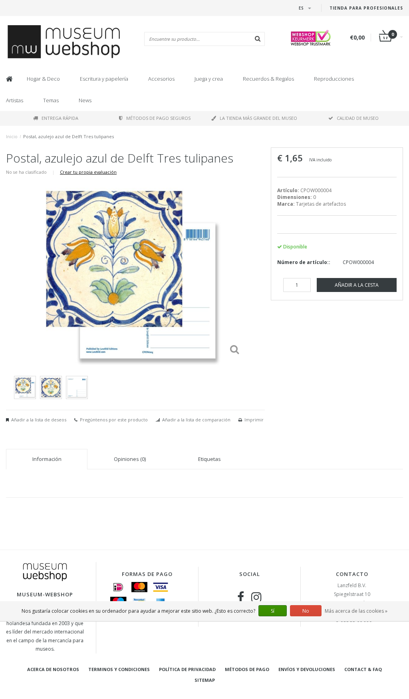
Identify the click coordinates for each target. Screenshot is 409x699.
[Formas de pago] (118, 587)
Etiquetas (209, 459)
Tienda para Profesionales (366, 8)
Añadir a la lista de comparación (196, 420)
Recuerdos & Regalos (268, 78)
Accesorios (161, 78)
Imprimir (254, 420)
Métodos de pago (247, 669)
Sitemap (205, 680)
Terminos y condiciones (119, 669)
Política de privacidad (187, 669)
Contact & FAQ (363, 669)
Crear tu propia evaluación (88, 172)
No (305, 611)
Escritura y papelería (104, 78)
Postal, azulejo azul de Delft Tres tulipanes (68, 136)
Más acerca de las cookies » (356, 611)
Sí (272, 611)
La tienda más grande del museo (258, 118)
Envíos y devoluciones (306, 669)
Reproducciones (334, 78)
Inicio (12, 136)
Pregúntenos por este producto (114, 420)
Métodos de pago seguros (158, 118)
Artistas (14, 100)
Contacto (352, 574)
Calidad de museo (358, 118)
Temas (51, 100)
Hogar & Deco (43, 78)
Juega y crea (209, 78)
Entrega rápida (60, 118)
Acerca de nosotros (53, 669)
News (85, 100)
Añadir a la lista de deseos (38, 420)
